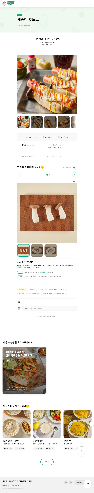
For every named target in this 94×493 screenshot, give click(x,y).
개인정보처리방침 (13, 481)
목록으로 (47, 462)
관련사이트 (80, 482)
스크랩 (42, 350)
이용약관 (5, 481)
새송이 (42, 289)
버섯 (63, 289)
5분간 (19, 267)
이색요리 (22, 289)
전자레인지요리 (24, 293)
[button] (76, 122)
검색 (87, 3)
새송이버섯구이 (53, 289)
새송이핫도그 (61, 293)
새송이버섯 (32, 289)
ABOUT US (22, 481)
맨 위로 (88, 484)
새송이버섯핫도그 (48, 293)
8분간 (43, 272)
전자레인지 (36, 293)
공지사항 (29, 481)
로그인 (26, 308)
